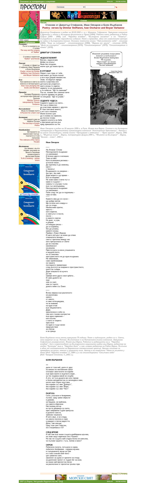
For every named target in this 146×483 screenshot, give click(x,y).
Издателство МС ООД (53, 481)
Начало (110, 1)
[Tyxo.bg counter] (29, 194)
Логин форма (121, 1)
